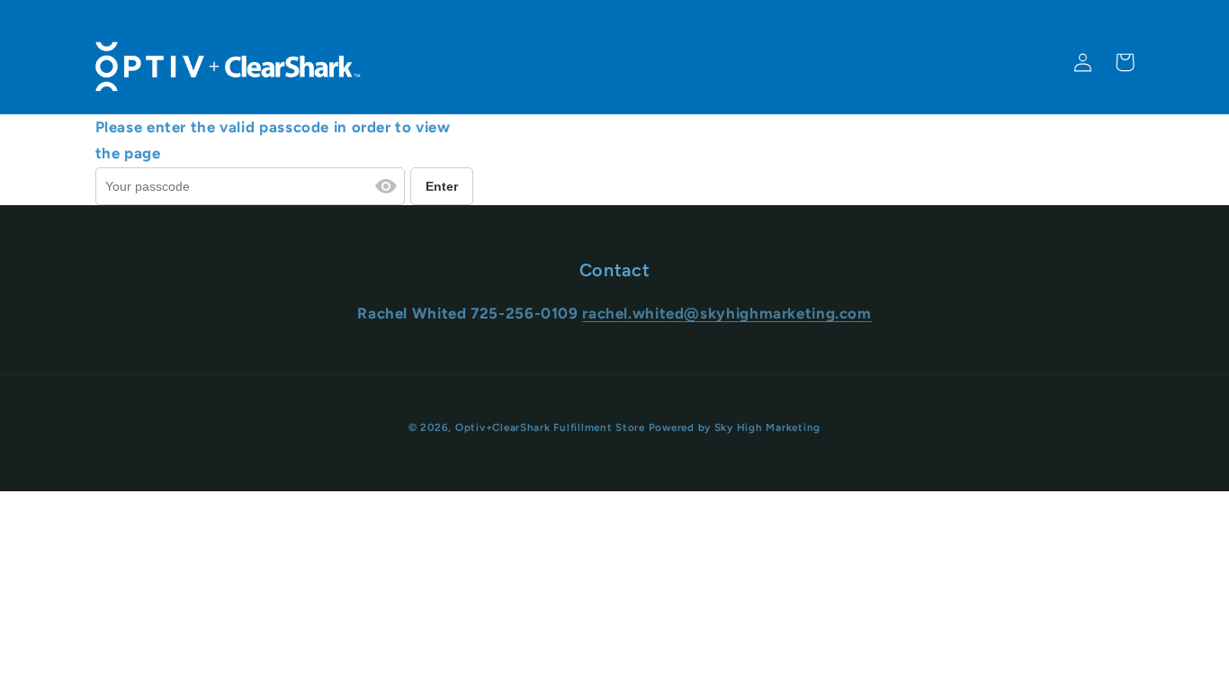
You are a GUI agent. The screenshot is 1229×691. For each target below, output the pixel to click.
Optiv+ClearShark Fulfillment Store (550, 427)
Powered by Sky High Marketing (735, 427)
